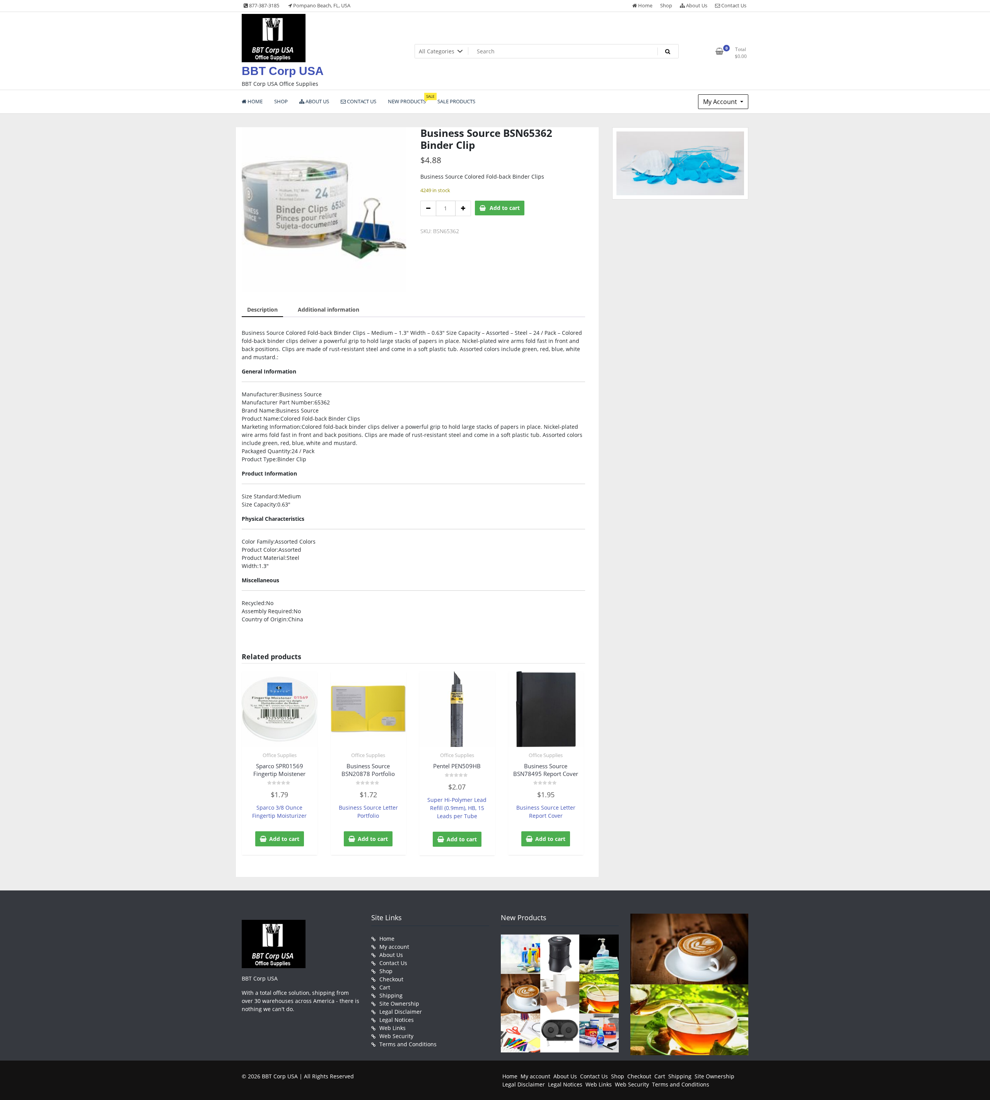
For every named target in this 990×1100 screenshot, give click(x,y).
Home (644, 5)
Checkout (391, 979)
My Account (721, 101)
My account (394, 946)
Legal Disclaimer (400, 1011)
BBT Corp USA (283, 71)
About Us (696, 5)
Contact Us (733, 5)
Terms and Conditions (408, 1044)
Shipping (391, 995)
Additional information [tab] (328, 309)
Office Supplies (280, 755)
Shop (666, 5)
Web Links (392, 1028)
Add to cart (505, 207)
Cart (384, 987)
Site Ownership (399, 1003)
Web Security (396, 1036)
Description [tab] (262, 309)
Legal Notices (396, 1019)
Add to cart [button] (284, 838)
